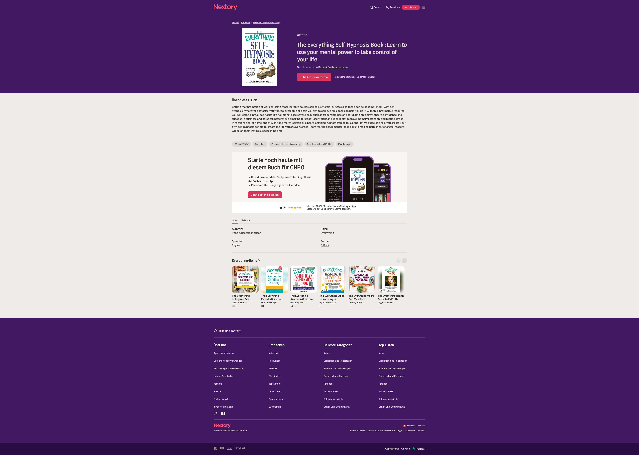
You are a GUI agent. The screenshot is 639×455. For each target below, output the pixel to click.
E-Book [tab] (246, 220)
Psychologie (344, 144)
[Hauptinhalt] (424, 7)
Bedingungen (396, 430)
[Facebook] (223, 413)
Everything (327, 232)
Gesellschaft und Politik (319, 144)
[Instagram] (216, 413)
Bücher (235, 22)
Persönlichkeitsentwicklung (266, 22)
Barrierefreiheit (357, 430)
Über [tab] (235, 220)
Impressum (410, 430)
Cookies (421, 430)
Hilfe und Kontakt (230, 331)
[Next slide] (404, 260)
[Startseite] (290, 7)
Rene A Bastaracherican (333, 67)
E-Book (325, 245)
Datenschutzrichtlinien (378, 430)
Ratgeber (245, 22)
